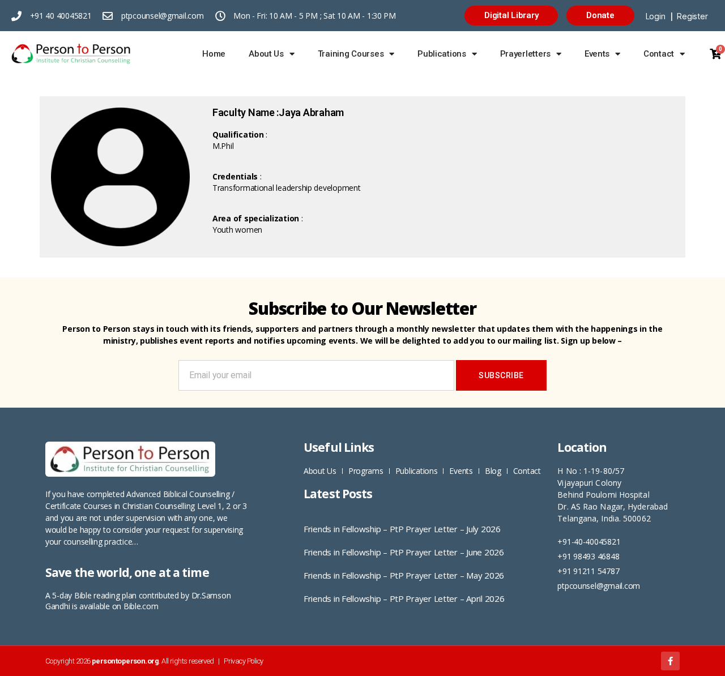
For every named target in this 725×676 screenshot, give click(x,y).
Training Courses (351, 54)
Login (656, 16)
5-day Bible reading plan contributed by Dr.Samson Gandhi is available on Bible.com (138, 600)
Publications (441, 54)
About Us (266, 54)
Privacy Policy (243, 661)
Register (692, 16)
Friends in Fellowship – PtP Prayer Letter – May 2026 (404, 575)
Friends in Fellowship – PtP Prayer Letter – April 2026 (404, 598)
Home (213, 54)
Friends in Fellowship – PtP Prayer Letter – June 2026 (404, 552)
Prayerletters (525, 54)
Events (597, 54)
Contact (658, 54)
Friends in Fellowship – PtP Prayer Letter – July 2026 (402, 528)
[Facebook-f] (670, 661)
